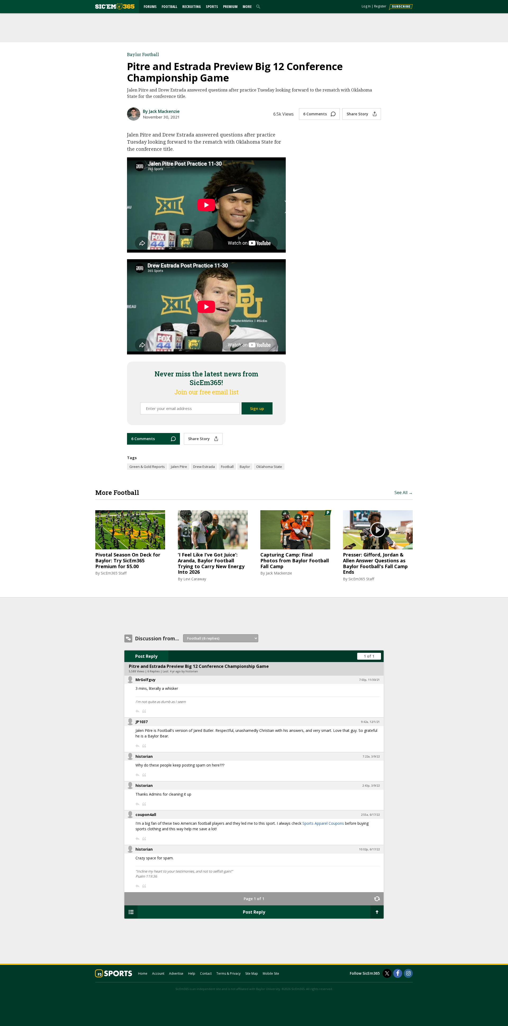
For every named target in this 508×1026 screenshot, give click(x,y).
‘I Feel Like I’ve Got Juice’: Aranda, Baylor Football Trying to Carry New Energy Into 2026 (211, 563)
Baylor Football (143, 54)
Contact (206, 973)
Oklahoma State (269, 466)
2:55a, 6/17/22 (370, 815)
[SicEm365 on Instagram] (408, 973)
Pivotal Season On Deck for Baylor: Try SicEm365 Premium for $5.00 (127, 560)
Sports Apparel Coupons (323, 823)
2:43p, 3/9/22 (371, 785)
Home (142, 973)
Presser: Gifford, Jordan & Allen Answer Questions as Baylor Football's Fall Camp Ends (375, 563)
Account (158, 973)
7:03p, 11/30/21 (369, 680)
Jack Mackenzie (279, 573)
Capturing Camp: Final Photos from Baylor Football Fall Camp (294, 560)
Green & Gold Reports (147, 466)
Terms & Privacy (228, 973)
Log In (366, 6)
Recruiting (191, 6)
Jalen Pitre (179, 466)
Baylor (245, 466)
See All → (403, 492)
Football (169, 6)
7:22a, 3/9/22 (371, 756)
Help (191, 973)
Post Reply (146, 656)
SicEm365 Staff (113, 573)
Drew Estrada (204, 466)
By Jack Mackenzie (161, 111)
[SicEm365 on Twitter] (387, 973)
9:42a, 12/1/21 (370, 722)
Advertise (176, 973)
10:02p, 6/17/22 (369, 849)
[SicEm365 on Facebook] (397, 973)
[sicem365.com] (114, 6)
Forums (150, 6)
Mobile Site (271, 973)
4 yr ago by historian (184, 671)
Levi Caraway (194, 578)
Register (380, 6)
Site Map (251, 973)
